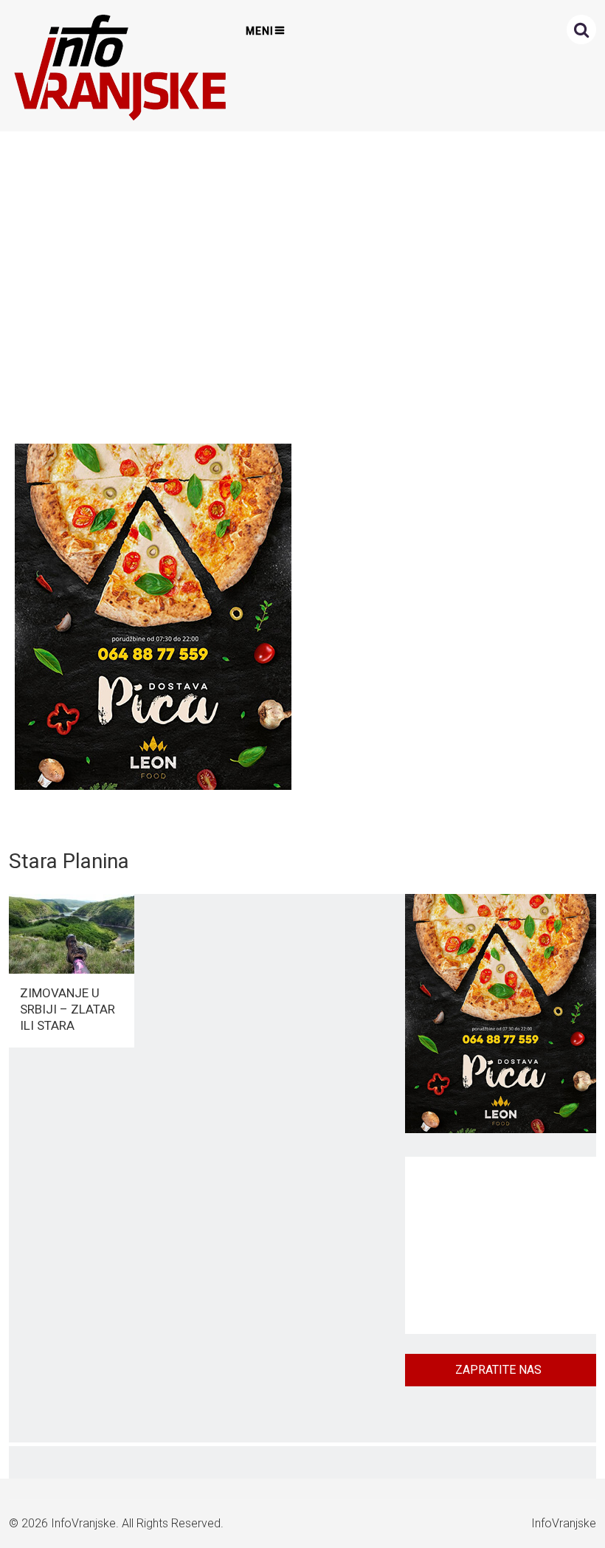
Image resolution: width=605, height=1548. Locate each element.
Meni (260, 31)
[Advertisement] (299, 283)
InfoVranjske (83, 1523)
